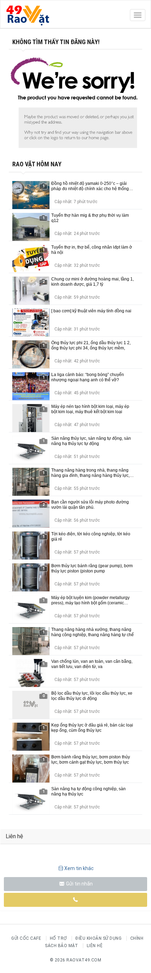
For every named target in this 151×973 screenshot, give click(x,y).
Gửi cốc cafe (26, 938)
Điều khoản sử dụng (99, 938)
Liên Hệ (95, 945)
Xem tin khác (79, 868)
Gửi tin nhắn (79, 884)
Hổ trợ (58, 938)
